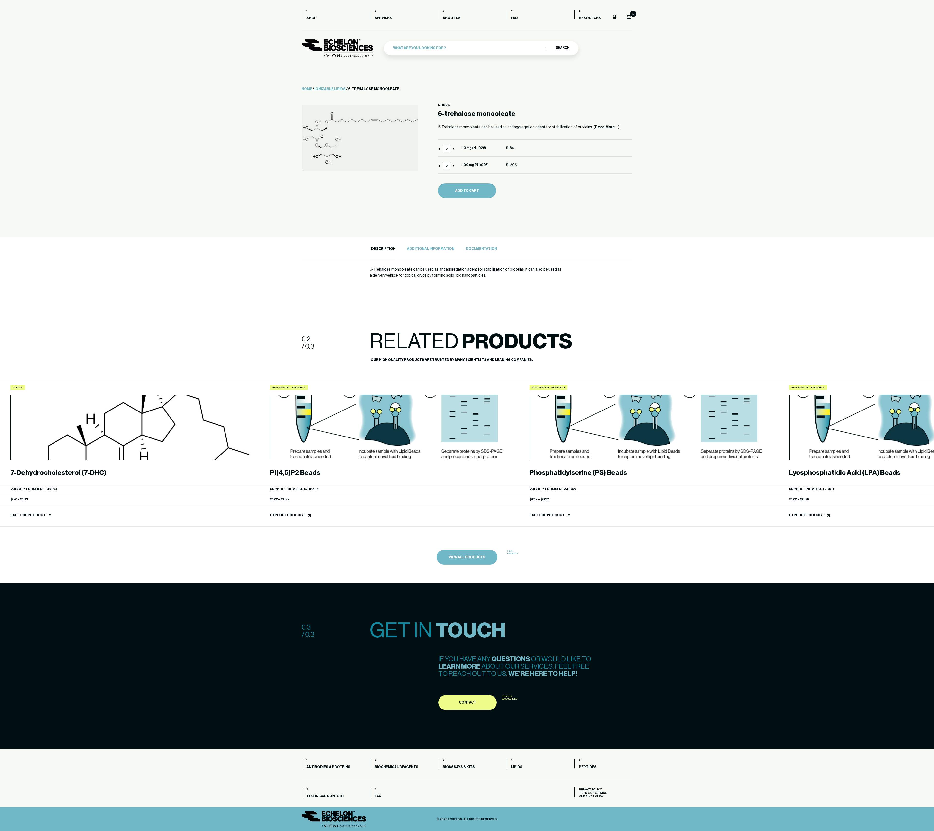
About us (452, 18)
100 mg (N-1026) (475, 165)
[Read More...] (606, 127)
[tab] (382, 249)
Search (562, 48)
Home (307, 89)
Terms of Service (593, 793)
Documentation (481, 249)
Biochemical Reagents (396, 767)
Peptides (588, 767)
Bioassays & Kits (459, 767)
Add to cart (467, 190)
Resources (590, 18)
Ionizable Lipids (330, 89)
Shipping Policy (591, 796)
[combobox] (468, 48)
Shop (311, 18)
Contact (467, 702)
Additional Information (430, 249)
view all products (467, 557)
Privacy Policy (590, 789)
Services (383, 18)
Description (383, 249)
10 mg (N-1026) (474, 148)
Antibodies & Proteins (328, 767)
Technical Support (325, 796)
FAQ (514, 18)
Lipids (516, 767)
